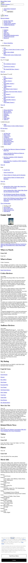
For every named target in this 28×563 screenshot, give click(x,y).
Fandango (6, 30)
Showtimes (7, 203)
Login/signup (10, 11)
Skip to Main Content (6, 1)
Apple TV (6, 32)
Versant (12, 537)
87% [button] (17, 229)
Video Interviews (8, 140)
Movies (6, 15)
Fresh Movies (7, 211)
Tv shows (3, 57)
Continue (14, 560)
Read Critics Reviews (6, 270)
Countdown (6, 137)
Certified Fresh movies (9, 36)
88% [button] (2, 229)
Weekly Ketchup (7, 142)
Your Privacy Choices (14, 556)
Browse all (6, 38)
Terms (4, 539)
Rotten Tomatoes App (9, 210)
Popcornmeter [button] (22, 229)
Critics (5, 10)
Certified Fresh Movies (9, 24)
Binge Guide (7, 134)
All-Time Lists (7, 133)
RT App (3, 128)
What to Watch (8, 43)
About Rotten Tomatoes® (10, 8)
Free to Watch (7, 207)
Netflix (5, 31)
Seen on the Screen (8, 208)
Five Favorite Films (8, 138)
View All (3, 71)
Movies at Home (4, 27)
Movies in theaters (5, 18)
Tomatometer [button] (6, 229)
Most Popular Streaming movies (11, 35)
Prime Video (6, 34)
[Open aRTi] (2, 3)
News (6, 128)
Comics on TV (7, 136)
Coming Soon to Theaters (10, 23)
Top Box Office (7, 22)
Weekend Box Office (9, 141)
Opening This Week (8, 20)
